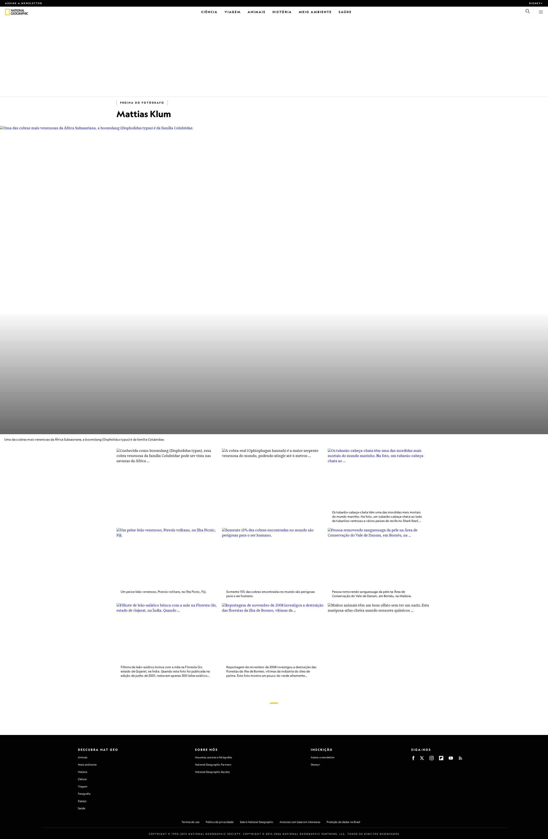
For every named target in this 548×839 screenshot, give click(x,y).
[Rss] (460, 759)
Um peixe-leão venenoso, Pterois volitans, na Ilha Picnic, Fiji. (164, 591)
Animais (83, 757)
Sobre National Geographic (256, 822)
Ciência (82, 779)
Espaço (82, 801)
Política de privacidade (220, 822)
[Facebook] (413, 759)
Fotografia (84, 793)
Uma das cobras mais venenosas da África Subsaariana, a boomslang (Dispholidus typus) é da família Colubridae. (84, 439)
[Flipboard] (441, 759)
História (82, 771)
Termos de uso (190, 822)
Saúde (81, 808)
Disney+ (536, 3)
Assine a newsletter (23, 3)
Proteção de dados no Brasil (343, 822)
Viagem (83, 786)
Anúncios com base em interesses (300, 822)
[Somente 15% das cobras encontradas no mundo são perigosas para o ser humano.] (274, 557)
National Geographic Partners (213, 764)
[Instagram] (431, 759)
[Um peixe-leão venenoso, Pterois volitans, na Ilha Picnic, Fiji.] (168, 557)
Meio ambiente (87, 764)
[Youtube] (451, 759)
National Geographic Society (212, 771)
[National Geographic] (7, 12)
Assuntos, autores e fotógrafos (213, 757)
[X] (422, 759)
